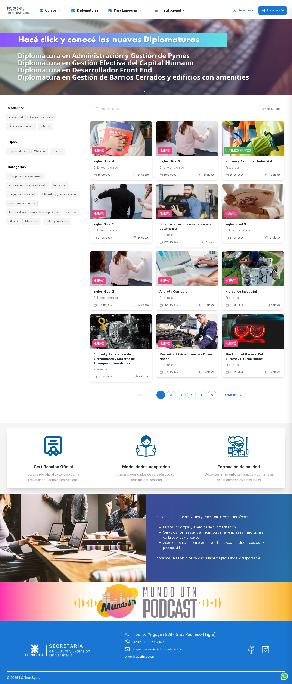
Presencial (16, 117)
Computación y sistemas (25, 176)
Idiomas (71, 212)
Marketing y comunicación (60, 194)
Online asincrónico (21, 126)
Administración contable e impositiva (34, 212)
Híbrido (45, 126)
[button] (50, 10)
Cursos (57, 151)
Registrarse (245, 10)
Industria (59, 185)
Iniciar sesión (275, 10)
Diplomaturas (18, 151)
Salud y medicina (57, 221)
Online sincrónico (41, 117)
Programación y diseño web (27, 185)
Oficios (13, 221)
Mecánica (31, 221)
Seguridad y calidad (22, 194)
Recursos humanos (22, 203)
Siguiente (231, 394)
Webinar (39, 151)
